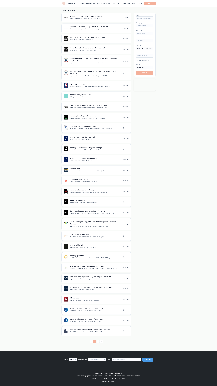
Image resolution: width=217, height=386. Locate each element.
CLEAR (71, 139)
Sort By (138, 64)
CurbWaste (73, 171)
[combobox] (144, 25)
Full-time (86, 18)
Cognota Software (85, 3)
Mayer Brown (73, 39)
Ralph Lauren (73, 279)
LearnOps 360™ (72, 3)
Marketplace (97, 3)
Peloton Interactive (75, 150)
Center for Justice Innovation (78, 118)
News (134, 3)
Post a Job (149, 3)
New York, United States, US (91, 300)
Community (107, 3)
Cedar (71, 181)
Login (140, 3)
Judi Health (73, 311)
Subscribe (147, 360)
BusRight (72, 258)
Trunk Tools (73, 107)
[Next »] (101, 341)
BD (70, 237)
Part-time (88, 63)
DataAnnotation (74, 213)
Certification (126, 3)
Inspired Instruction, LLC (76, 63)
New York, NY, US (95, 18)
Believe (72, 300)
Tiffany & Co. (73, 97)
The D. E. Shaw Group (76, 18)
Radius (138, 53)
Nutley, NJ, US (90, 279)
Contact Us (118, 373)
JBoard (112, 382)
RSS (106, 373)
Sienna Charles (74, 203)
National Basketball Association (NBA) (81, 86)
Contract (80, 129)
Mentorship (116, 3)
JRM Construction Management (79, 192)
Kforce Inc (73, 129)
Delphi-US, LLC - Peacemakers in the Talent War (84, 268)
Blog (101, 373)
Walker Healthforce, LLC (77, 226)
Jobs (97, 373)
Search (144, 73)
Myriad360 (73, 332)
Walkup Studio (74, 247)
